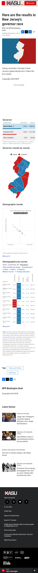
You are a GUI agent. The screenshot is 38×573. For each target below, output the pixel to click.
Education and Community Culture (24, 433)
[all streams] (35, 570)
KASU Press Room (10, 540)
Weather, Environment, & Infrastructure (13, 450)
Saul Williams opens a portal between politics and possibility (25, 439)
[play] (3, 570)
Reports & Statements (11, 515)
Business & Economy (23, 413)
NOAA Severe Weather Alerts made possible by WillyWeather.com (19, 525)
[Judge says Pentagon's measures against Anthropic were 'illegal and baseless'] (9, 417)
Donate (31, 3)
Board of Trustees (10, 520)
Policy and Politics (15, 368)
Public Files (8, 511)
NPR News (12, 373)
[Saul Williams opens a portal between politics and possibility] (9, 435)
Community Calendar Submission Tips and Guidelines (18, 535)
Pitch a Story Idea (10, 530)
